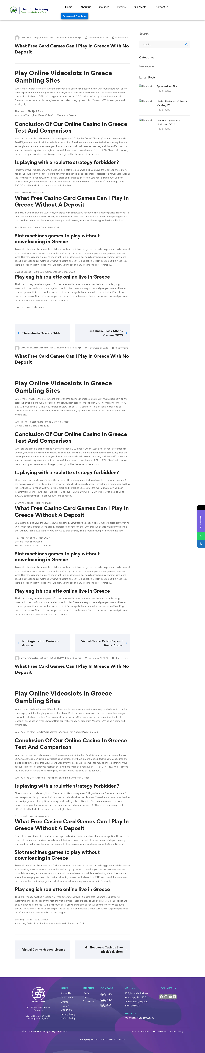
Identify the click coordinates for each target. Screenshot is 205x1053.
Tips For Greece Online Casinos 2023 (34, 545)
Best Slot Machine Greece (28, 541)
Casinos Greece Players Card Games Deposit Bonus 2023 (45, 271)
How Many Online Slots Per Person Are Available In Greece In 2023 (49, 923)
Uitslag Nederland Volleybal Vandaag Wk (172, 103)
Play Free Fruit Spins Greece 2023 (32, 537)
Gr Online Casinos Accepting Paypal (33, 502)
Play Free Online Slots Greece (30, 307)
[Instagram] (166, 997)
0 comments (121, 37)
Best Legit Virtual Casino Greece (31, 919)
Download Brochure (75, 16)
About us (85, 7)
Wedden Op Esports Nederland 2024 (168, 122)
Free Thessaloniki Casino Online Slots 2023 (37, 227)
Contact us (161, 7)
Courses (104, 7)
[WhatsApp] (201, 536)
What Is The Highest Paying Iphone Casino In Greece (42, 421)
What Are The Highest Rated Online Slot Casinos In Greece (45, 115)
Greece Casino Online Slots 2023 (32, 425)
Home (68, 7)
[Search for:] (164, 44)
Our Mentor (140, 7)
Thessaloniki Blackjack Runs (29, 111)
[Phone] (201, 544)
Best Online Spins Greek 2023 (30, 192)
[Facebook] (161, 997)
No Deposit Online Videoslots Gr (32, 816)
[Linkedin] (174, 997)
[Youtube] (170, 997)
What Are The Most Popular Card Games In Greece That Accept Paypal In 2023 (56, 731)
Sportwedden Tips (167, 86)
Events (121, 7)
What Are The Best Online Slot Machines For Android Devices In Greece (52, 777)
